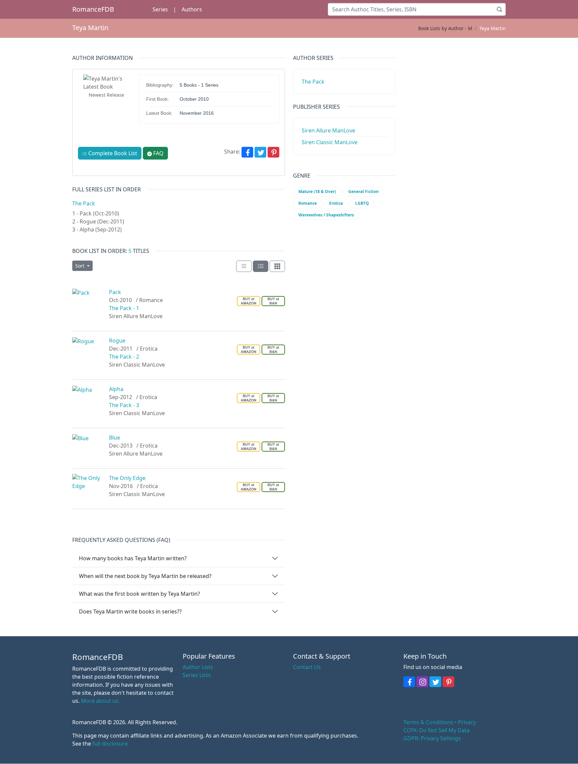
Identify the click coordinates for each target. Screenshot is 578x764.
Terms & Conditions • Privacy (439, 722)
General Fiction (363, 191)
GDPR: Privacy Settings (432, 738)
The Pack (83, 203)
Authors (192, 9)
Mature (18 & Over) (317, 191)
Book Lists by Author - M (445, 28)
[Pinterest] (273, 152)
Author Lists (198, 667)
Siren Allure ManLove (328, 130)
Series (160, 9)
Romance (307, 203)
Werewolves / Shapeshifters (326, 215)
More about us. (100, 700)
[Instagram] (422, 681)
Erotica (336, 203)
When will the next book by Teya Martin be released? (145, 576)
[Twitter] (260, 152)
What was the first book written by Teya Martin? (139, 593)
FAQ (158, 153)
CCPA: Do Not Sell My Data (436, 730)
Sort (80, 266)
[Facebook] (247, 152)
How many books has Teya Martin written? (133, 558)
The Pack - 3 (124, 405)
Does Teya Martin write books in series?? (130, 611)
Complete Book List (112, 153)
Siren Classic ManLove (330, 142)
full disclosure (110, 743)
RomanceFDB (93, 9)
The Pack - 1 (124, 308)
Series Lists (197, 675)
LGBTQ (362, 203)
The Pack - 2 (124, 356)
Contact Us (307, 667)
